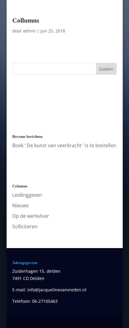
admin (29, 31)
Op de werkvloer (30, 216)
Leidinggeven (27, 195)
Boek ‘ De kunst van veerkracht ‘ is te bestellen (64, 145)
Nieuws (20, 205)
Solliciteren (25, 226)
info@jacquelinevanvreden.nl (56, 290)
